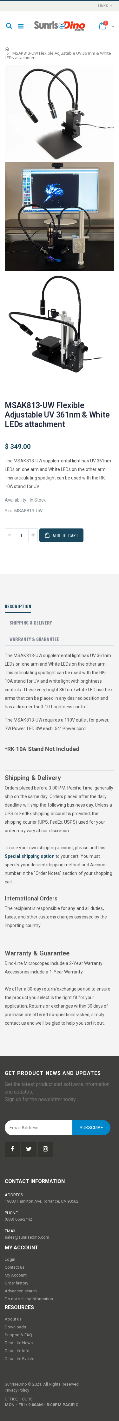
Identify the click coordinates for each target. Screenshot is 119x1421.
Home (7, 49)
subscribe (91, 1127)
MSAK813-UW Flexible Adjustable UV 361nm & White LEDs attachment (57, 415)
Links (103, 6)
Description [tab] (18, 606)
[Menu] (20, 26)
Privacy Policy (17, 1390)
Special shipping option (30, 856)
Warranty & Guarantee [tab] (34, 639)
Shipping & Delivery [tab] (31, 622)
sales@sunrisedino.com (27, 1237)
